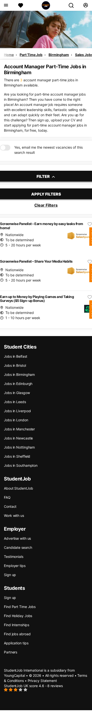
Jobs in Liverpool (17, 411)
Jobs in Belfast (15, 356)
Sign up (10, 575)
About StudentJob (18, 488)
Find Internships (16, 625)
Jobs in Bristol (15, 365)
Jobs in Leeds (15, 402)
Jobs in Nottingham (19, 447)
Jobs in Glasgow (17, 393)
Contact (10, 506)
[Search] (73, 5)
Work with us (14, 515)
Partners (10, 652)
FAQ (7, 497)
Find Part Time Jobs (20, 607)
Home (9, 55)
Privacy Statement (42, 681)
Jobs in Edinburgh (18, 384)
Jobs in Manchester (19, 429)
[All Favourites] (20, 5)
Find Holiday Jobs (18, 616)
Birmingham (59, 55)
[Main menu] (6, 5)
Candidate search (18, 547)
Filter (44, 176)
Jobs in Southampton (21, 465)
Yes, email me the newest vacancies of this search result (48, 150)
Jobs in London (16, 420)
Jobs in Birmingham (19, 374)
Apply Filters (46, 194)
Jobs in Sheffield (17, 456)
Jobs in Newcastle (18, 438)
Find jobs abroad (17, 634)
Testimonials (13, 556)
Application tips (16, 643)
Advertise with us (17, 538)
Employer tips (15, 566)
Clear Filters (46, 205)
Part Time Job (31, 55)
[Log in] (85, 5)
